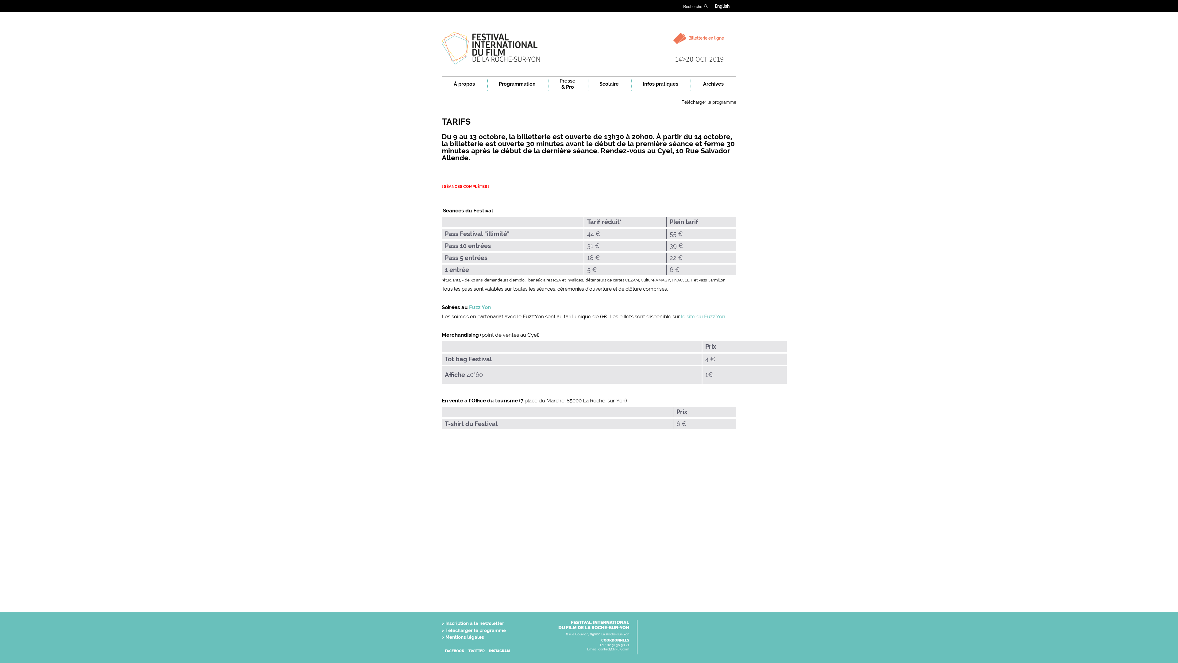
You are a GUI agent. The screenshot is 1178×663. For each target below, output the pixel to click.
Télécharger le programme (709, 102)
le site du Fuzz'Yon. (704, 316)
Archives (713, 84)
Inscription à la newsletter (474, 623)
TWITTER (476, 651)
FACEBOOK (454, 651)
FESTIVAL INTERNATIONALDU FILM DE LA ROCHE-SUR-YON (593, 625)
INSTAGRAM (499, 651)
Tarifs (456, 122)
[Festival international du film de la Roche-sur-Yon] (589, 48)
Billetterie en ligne (705, 38)
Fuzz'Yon (480, 307)
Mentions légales (464, 637)
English (722, 6)
